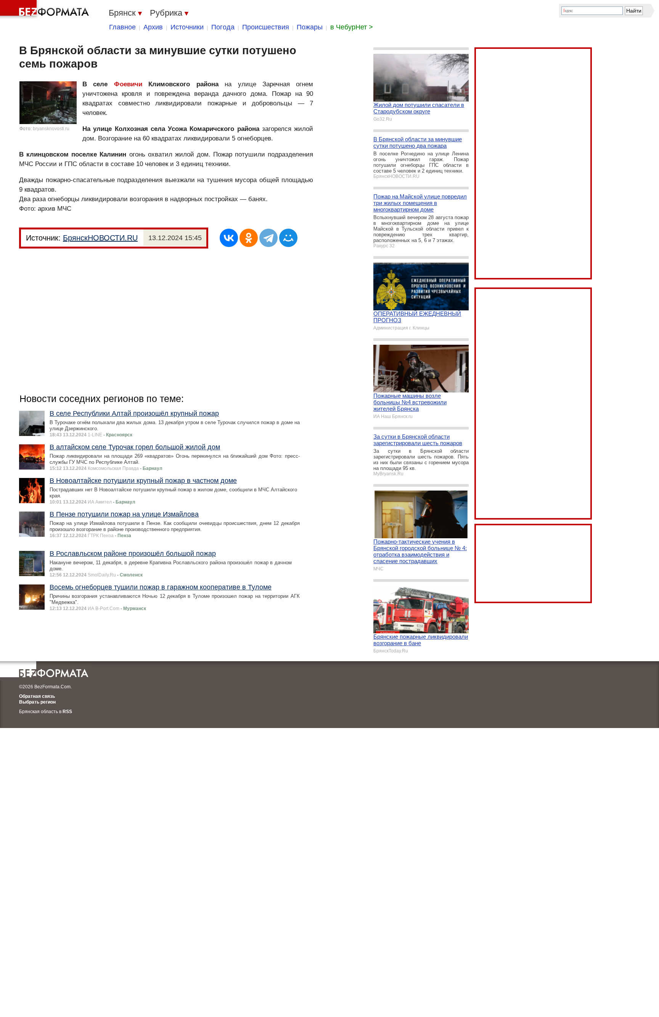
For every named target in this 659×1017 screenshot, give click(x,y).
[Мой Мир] (288, 238)
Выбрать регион (37, 702)
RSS (67, 711)
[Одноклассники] (248, 238)
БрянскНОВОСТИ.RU (100, 238)
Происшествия (265, 27)
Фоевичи (128, 84)
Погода (223, 27)
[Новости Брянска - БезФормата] (46, 9)
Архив (153, 27)
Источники (187, 27)
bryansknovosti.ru (51, 128)
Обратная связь (37, 696)
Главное (122, 27)
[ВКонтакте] (229, 238)
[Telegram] (268, 238)
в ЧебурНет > (351, 27)
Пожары (310, 27)
